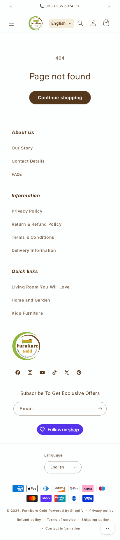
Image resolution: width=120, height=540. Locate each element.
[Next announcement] (109, 6)
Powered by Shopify (66, 511)
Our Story (22, 147)
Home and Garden (31, 299)
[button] (11, 23)
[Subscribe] (99, 409)
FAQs (17, 174)
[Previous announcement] (10, 6)
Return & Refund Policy (36, 224)
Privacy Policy (27, 210)
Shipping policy (95, 520)
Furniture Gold (34, 511)
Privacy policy (101, 511)
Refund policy (29, 520)
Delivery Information (34, 250)
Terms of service (61, 520)
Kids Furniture (27, 313)
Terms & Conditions (33, 237)
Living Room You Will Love (41, 286)
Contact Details (28, 160)
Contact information (62, 528)
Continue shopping (60, 97)
